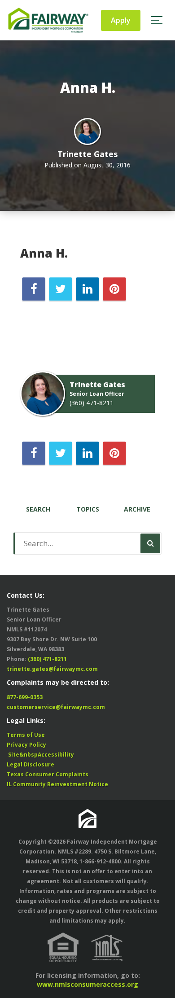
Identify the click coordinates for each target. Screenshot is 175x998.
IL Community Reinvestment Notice (57, 784)
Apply (121, 20)
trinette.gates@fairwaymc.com (52, 669)
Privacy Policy (26, 744)
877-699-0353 (25, 697)
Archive (137, 509)
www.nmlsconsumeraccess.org (87, 984)
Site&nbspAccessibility (40, 754)
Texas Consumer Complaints (47, 774)
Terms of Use (26, 735)
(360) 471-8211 (92, 402)
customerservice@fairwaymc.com (56, 707)
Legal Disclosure (30, 764)
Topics (87, 509)
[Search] (150, 543)
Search (38, 509)
